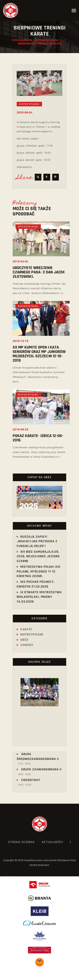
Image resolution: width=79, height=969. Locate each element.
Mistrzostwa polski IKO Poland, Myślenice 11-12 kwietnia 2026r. (38, 571)
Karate (26, 629)
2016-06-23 (20, 429)
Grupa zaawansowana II (41, 769)
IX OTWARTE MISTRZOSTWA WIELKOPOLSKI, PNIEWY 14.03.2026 (39, 597)
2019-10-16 (20, 341)
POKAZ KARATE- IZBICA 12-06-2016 (38, 438)
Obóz (24, 640)
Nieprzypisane (29, 104)
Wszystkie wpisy (46, 40)
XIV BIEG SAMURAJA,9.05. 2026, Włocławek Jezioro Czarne (38, 556)
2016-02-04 (20, 261)
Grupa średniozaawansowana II (38, 756)
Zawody (26, 645)
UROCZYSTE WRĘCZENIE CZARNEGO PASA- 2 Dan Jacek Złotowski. (39, 272)
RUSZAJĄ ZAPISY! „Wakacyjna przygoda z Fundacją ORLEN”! (37, 541)
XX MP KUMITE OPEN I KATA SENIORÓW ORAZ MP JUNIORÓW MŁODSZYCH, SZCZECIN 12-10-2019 (39, 354)
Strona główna (22, 40)
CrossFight (30, 780)
